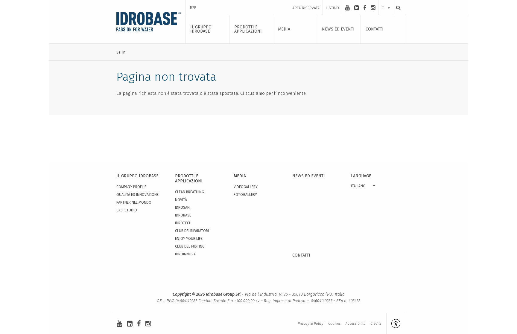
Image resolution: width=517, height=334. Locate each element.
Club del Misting (190, 246)
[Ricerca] (397, 7)
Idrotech (183, 223)
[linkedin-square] (356, 7)
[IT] (385, 2)
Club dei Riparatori (192, 231)
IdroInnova (185, 254)
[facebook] (364, 7)
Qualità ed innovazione (137, 195)
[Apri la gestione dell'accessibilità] (393, 323)
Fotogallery (245, 195)
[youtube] (347, 7)
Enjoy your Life (189, 239)
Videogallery (246, 187)
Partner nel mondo (133, 202)
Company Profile (131, 187)
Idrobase (183, 215)
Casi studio (126, 210)
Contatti (301, 255)
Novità (181, 200)
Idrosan (182, 207)
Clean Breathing (189, 192)
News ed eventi (308, 176)
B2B (193, 7)
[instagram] (373, 7)
